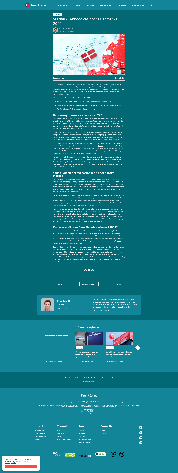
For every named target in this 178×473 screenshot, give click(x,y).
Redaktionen (60, 433)
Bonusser (77, 5)
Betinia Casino (95, 249)
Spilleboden (68, 105)
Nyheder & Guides (138, 5)
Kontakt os (81, 430)
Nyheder (80, 378)
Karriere (59, 436)
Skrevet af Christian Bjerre (67, 29)
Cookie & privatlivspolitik (41, 436)
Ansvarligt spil (82, 436)
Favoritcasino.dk (70, 378)
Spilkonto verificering (84, 442)
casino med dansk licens (107, 157)
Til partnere (82, 433)
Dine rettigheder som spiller (86, 439)
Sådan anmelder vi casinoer (64, 439)
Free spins (103, 433)
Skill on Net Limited (102, 236)
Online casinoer (63, 5)
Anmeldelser (122, 5)
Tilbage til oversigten (89, 284)
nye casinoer (90, 132)
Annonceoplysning (40, 430)
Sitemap (37, 439)
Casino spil (90, 5)
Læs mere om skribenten (101, 310)
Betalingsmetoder (105, 5)
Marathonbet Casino (64, 102)
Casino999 (117, 105)
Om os (58, 430)
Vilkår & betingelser (40, 433)
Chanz (100, 146)
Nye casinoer (104, 430)
